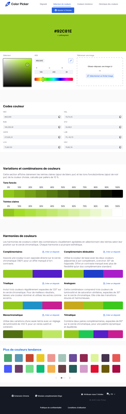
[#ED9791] (51, 358)
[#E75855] (116, 358)
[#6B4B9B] (73, 358)
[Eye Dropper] (71, 60)
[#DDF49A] (95, 358)
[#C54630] (30, 358)
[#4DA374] (8, 358)
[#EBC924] (40, 358)
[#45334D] (105, 358)
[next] (69, 378)
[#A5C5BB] (62, 358)
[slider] (17, 72)
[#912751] (84, 358)
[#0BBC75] (40, 369)
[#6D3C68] (19, 369)
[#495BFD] (8, 369)
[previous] (56, 378)
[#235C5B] (73, 369)
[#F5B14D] (51, 369)
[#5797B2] (19, 358)
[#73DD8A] (30, 369)
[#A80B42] (116, 369)
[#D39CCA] (84, 369)
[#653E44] (62, 369)
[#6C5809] (105, 369)
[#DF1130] (95, 369)
